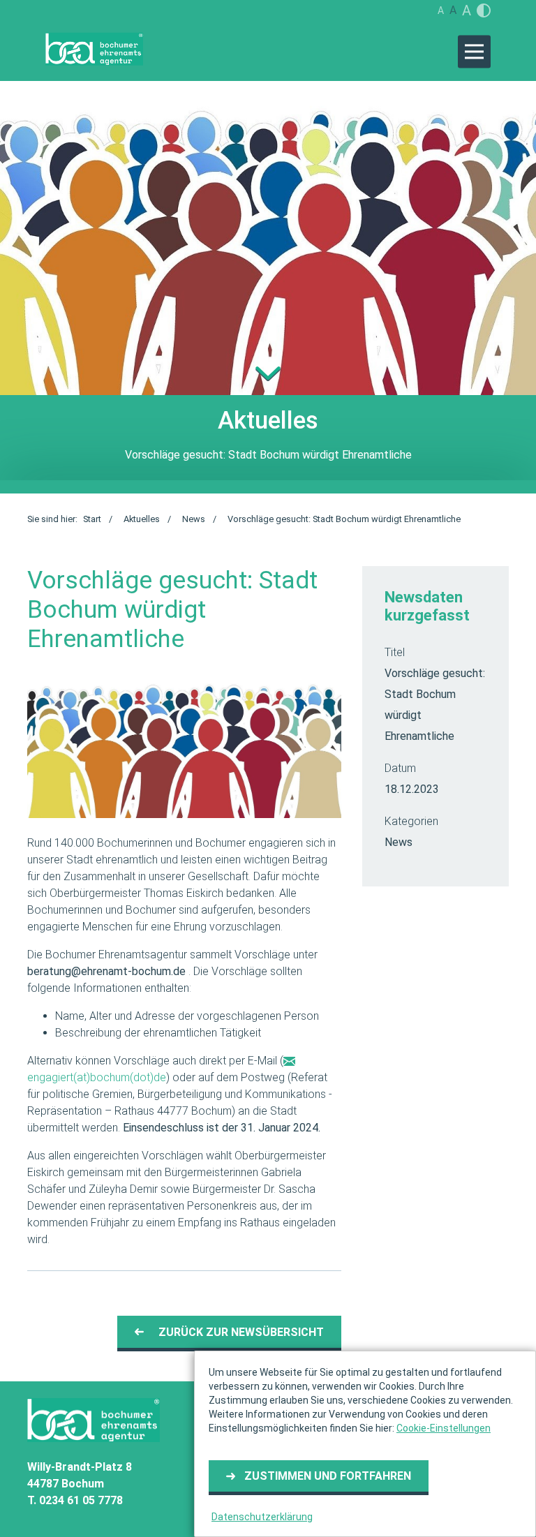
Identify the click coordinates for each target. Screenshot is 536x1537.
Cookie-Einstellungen (443, 1428)
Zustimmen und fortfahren (327, 1476)
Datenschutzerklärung (262, 1516)
